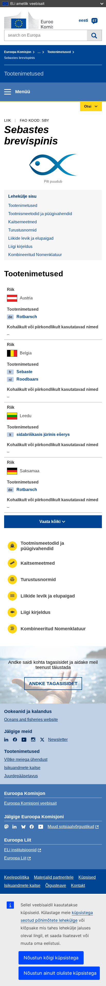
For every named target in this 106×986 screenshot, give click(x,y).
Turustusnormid (22, 230)
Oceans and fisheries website (31, 719)
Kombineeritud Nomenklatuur (35, 255)
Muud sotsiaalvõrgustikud (71, 826)
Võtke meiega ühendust (25, 759)
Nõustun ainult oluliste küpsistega (60, 973)
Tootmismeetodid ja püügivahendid (40, 214)
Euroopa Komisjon (17, 52)
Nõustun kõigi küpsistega (51, 957)
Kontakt (78, 885)
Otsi (94, 35)
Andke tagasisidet (53, 683)
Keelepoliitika (16, 877)
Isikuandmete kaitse (22, 767)
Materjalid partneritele (54, 877)
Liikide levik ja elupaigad (31, 238)
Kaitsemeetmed (22, 222)
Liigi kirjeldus (20, 246)
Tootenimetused (59, 52)
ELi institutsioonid (20, 850)
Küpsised (87, 877)
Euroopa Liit (15, 858)
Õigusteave (55, 885)
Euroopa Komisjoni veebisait (30, 803)
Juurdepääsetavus (21, 776)
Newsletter (58, 739)
